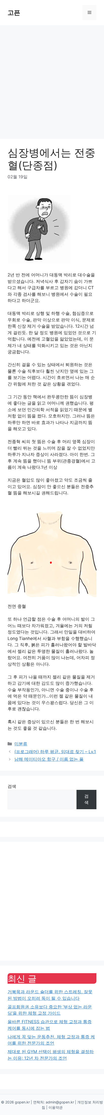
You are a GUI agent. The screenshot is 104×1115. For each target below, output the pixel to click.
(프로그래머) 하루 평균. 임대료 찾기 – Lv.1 (55, 751)
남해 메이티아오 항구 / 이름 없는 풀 (49, 759)
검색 (12, 786)
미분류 (20, 743)
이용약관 (55, 1107)
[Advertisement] (52, 79)
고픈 (14, 12)
